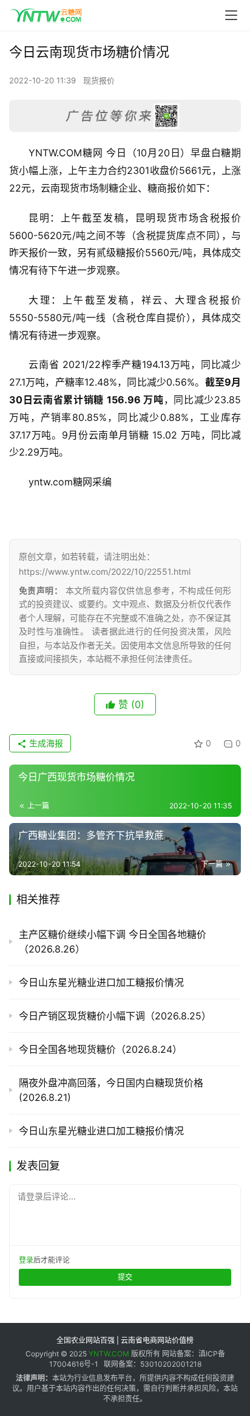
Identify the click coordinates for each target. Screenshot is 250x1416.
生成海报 (45, 743)
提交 (125, 1277)
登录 (26, 1260)
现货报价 (99, 80)
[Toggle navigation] (231, 15)
